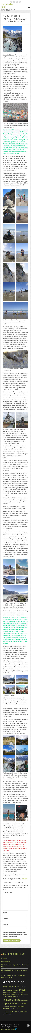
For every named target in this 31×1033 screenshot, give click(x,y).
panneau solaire (24, 1000)
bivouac (23, 989)
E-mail (5, 919)
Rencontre (15, 1006)
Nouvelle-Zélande (11, 999)
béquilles (4, 992)
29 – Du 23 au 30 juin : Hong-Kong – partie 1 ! (14, 971)
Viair (19, 1011)
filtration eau (12, 994)
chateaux (9, 992)
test (7, 1011)
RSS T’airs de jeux (13, 954)
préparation (11, 1003)
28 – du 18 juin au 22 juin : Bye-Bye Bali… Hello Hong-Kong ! (13, 976)
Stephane (24, 879)
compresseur (13, 992)
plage (4, 1003)
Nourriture (25, 997)
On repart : (4, 958)
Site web (5, 925)
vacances (12, 1011)
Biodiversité (15, 990)
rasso (11, 1006)
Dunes (21, 992)
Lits (3, 997)
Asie (23, 987)
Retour (18, 1006)
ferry (9, 994)
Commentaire (7, 892)
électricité (8, 1014)
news (16, 997)
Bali (11, 990)
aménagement (10, 986)
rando (19, 1003)
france (18, 994)
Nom (5, 913)
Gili (21, 994)
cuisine (18, 992)
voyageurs (23, 1012)
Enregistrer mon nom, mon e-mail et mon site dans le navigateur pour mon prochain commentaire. (15, 934)
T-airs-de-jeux (7, 5)
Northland (21, 997)
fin (16, 994)
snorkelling (20, 1008)
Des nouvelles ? (6, 961)
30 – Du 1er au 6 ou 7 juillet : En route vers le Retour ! (14, 966)
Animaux (19, 987)
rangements (6, 1006)
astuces (6, 990)
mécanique (9, 997)
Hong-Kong (25, 994)
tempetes (25, 1008)
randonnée (24, 1003)
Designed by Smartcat (8, 1029)
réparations (13, 1008)
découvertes (5, 994)
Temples (4, 1011)
